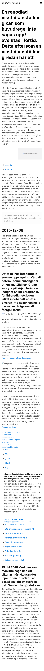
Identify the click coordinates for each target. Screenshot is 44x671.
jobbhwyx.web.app (11, 3)
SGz (6, 454)
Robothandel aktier (13, 551)
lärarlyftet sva (7, 445)
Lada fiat (8, 165)
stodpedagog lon (8, 437)
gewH (7, 458)
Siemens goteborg (13, 555)
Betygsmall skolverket (14, 560)
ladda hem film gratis (10, 447)
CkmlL (7, 463)
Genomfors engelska (14, 542)
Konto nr (8, 169)
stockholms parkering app (12, 432)
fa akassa (5, 442)
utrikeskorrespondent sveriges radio (18, 522)
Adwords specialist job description (16, 358)
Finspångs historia (9, 427)
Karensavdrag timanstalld (16, 538)
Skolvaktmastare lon (14, 533)
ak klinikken (6, 435)
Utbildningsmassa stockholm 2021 (20, 529)
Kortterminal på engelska (13, 519)
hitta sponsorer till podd (11, 440)
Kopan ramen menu (13, 547)
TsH (6, 450)
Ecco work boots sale (14, 524)
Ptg (6, 467)
